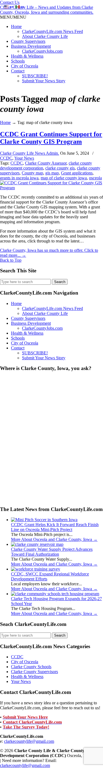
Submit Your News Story (43, 80)
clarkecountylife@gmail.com (29, 741)
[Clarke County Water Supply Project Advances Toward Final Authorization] (37, 544)
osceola (95, 178)
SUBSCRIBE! (35, 76)
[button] (13, 17)
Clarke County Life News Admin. (29, 153)
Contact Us (10, 2)
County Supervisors (28, 41)
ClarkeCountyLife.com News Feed (52, 31)
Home (16, 26)
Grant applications (77, 173)
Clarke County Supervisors (34, 671)
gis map (52, 173)
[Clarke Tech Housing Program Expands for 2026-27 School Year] (55, 593)
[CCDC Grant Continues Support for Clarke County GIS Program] (51, 187)
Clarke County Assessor (45, 163)
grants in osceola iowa (19, 178)
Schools (18, 61)
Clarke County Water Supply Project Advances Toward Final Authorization (52, 552)
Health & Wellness (27, 56)
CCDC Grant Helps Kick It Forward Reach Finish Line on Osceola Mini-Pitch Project (55, 527)
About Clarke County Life (45, 36)
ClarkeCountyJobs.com (42, 51)
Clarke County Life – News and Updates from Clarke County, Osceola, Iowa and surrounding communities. (46, 10)
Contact (17, 71)
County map (32, 173)
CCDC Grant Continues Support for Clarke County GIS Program (51, 138)
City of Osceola (24, 66)
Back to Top (10, 260)
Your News (24, 158)
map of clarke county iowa (64, 178)
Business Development (31, 46)
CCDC (6, 158)
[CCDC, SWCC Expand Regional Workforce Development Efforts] (35, 569)
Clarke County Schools (31, 666)
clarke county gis (60, 168)
